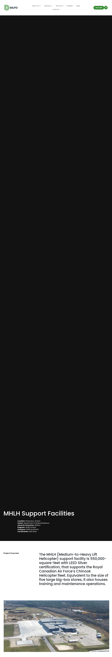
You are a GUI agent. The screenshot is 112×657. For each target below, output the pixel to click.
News (78, 6)
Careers (70, 6)
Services (47, 6)
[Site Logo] (11, 7)
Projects (59, 6)
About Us (35, 6)
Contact (56, 9)
